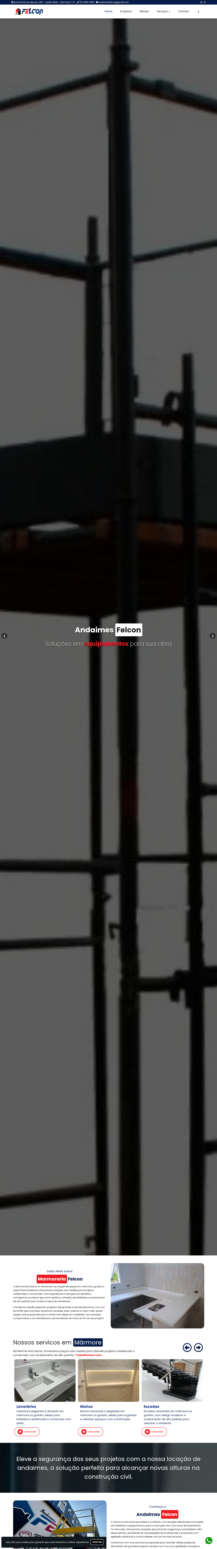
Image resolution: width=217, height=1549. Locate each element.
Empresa (126, 11)
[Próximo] (198, 1347)
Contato (183, 11)
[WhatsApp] (205, 2)
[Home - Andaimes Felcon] (28, 11)
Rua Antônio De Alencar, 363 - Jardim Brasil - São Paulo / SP (44, 2)
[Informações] (199, 11)
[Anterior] (187, 1347)
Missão (144, 11)
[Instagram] (201, 2)
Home (108, 11)
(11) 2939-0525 (86, 2)
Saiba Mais (41, 1432)
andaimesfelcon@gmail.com (114, 2)
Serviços (162, 11)
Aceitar (97, 1542)
